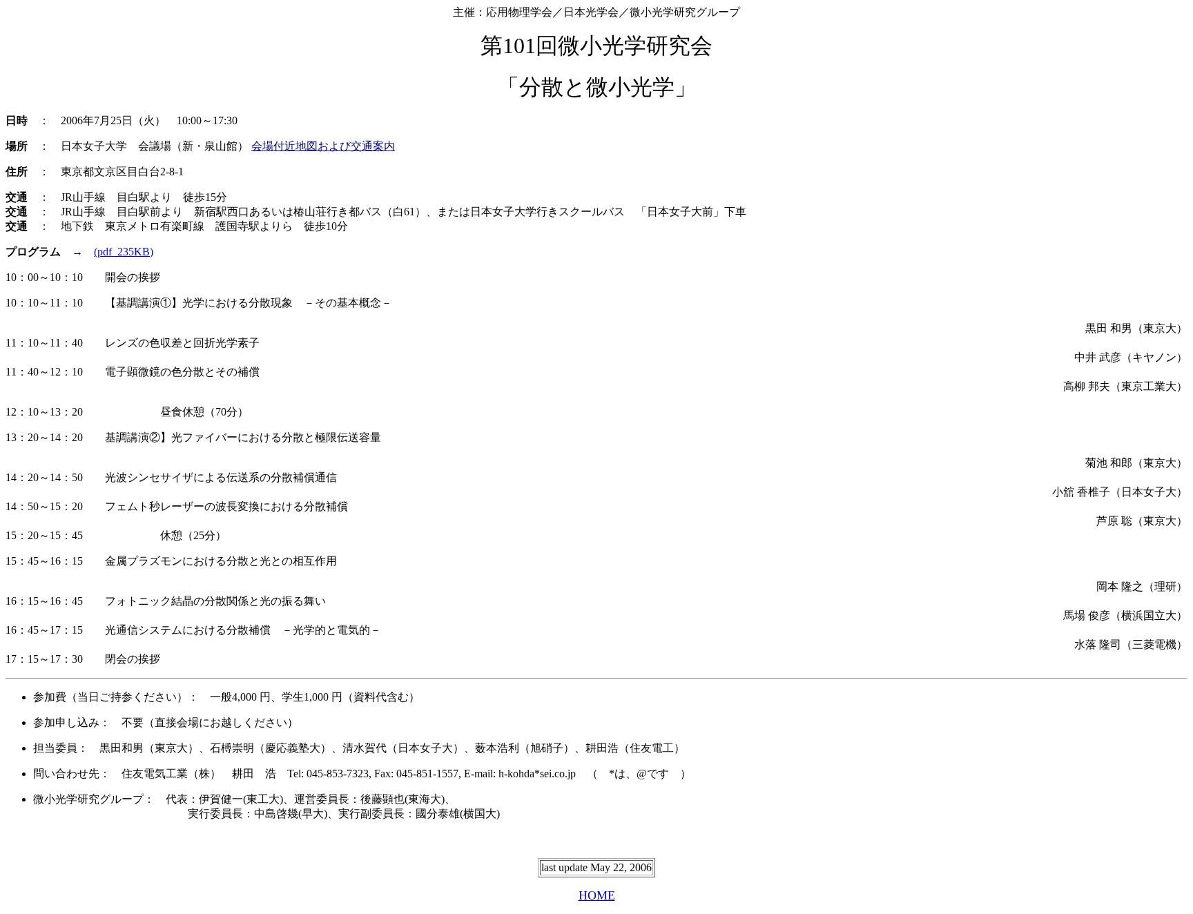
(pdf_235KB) (123, 251)
